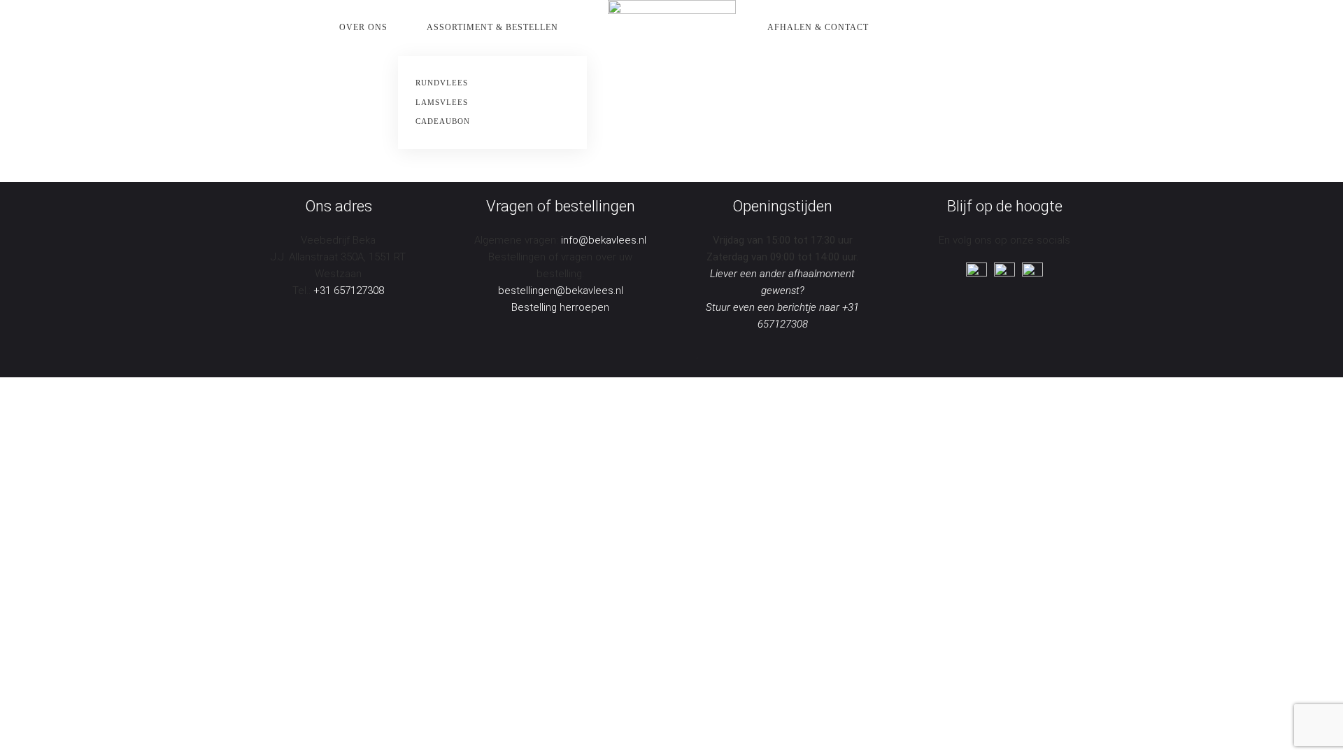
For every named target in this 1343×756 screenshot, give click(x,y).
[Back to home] (672, 28)
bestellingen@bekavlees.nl (560, 290)
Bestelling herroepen (560, 307)
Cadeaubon (442, 121)
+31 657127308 (348, 290)
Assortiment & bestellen (492, 27)
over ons (363, 27)
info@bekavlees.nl (603, 240)
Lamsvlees (441, 102)
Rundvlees (441, 82)
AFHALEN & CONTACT (818, 27)
